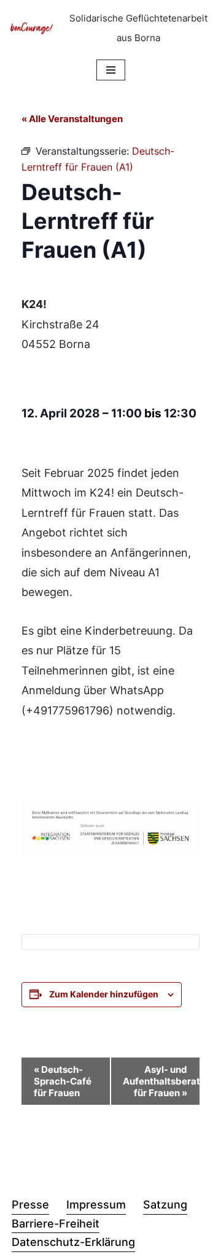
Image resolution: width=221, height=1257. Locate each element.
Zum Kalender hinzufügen (103, 994)
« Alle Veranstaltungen (72, 119)
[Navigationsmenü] (110, 70)
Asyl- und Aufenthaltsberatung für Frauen (161, 1081)
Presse (30, 1204)
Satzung (165, 1204)
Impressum (96, 1204)
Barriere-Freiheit (55, 1223)
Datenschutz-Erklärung (73, 1242)
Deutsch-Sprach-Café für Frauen (62, 1081)
